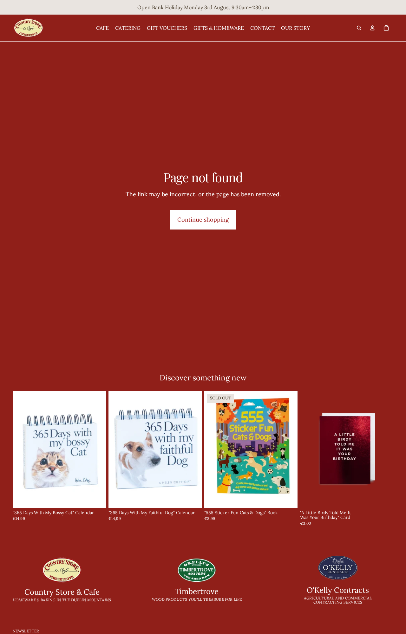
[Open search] (359, 28)
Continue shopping (203, 219)
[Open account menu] (372, 28)
